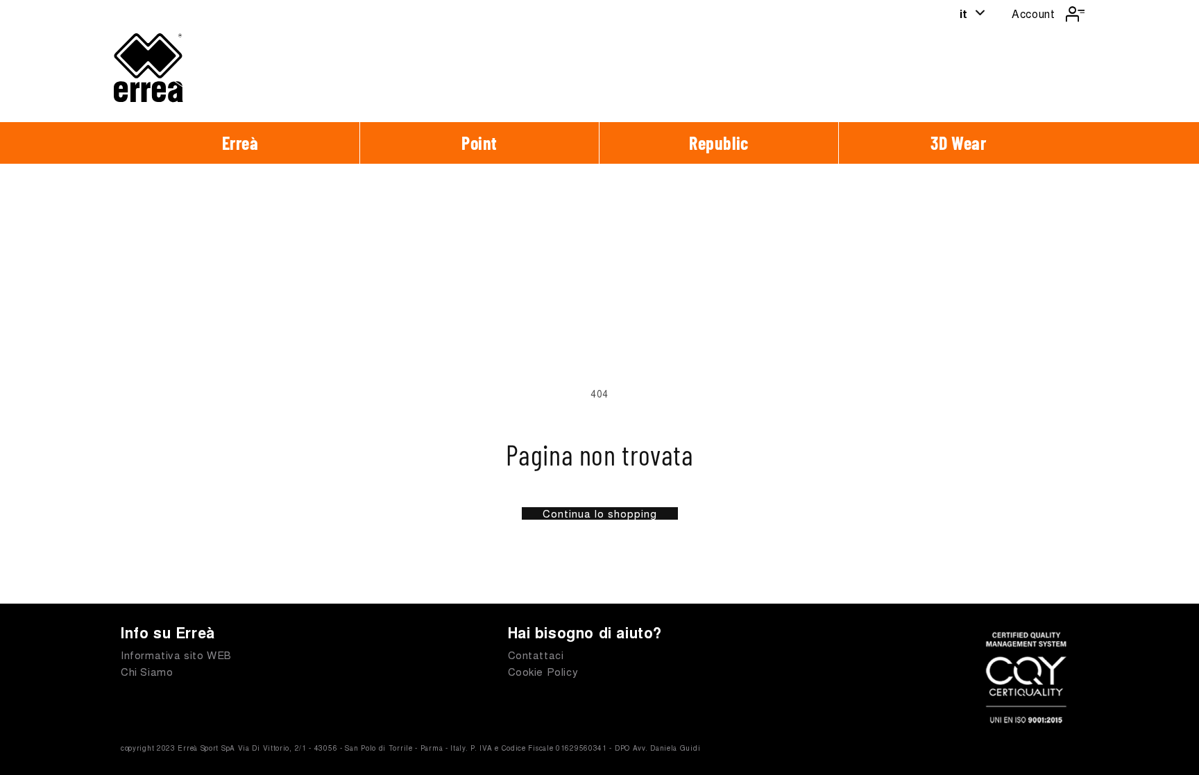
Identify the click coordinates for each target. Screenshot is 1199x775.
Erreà (240, 142)
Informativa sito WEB (176, 654)
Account (1033, 14)
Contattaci (536, 654)
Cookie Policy (543, 671)
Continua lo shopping (600, 513)
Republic (719, 142)
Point (479, 142)
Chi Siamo (147, 671)
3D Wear (958, 142)
